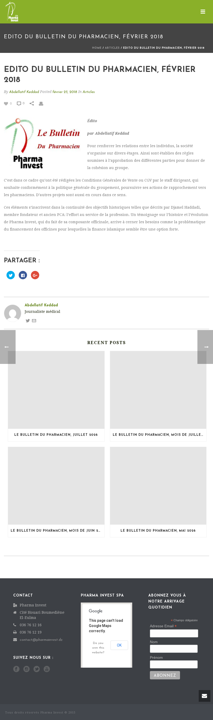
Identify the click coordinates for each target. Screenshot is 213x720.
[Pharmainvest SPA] (6, 11)
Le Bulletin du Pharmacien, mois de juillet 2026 (160, 435)
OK (119, 645)
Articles (112, 48)
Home (97, 48)
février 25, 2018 (64, 92)
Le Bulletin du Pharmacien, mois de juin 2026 (57, 530)
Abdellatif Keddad (24, 92)
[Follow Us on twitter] (37, 669)
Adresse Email (163, 626)
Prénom (156, 657)
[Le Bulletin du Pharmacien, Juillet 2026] (56, 390)
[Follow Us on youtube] (47, 669)
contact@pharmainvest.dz (41, 640)
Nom (154, 642)
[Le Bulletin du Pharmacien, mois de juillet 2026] (158, 390)
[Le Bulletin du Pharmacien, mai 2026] (158, 486)
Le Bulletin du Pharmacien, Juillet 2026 (56, 435)
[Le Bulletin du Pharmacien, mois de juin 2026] (56, 486)
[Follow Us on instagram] (26, 669)
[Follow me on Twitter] (28, 320)
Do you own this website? (98, 648)
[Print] (43, 103)
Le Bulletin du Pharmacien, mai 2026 (158, 530)
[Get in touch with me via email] (34, 320)
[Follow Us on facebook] (16, 669)
